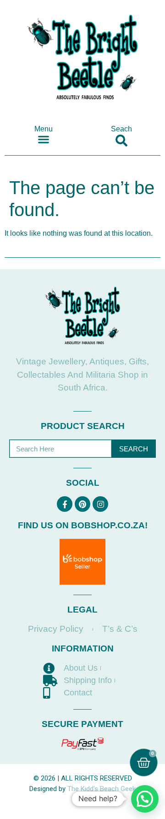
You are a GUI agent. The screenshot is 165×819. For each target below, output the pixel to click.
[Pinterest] (82, 504)
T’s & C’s (120, 629)
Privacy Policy (55, 629)
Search (133, 449)
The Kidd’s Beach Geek (101, 789)
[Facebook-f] (64, 504)
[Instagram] (100, 504)
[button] (44, 139)
